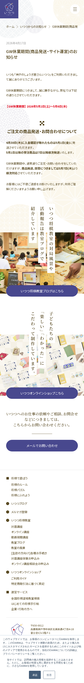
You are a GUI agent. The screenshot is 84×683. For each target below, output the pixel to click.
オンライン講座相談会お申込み (30, 564)
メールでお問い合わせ (42, 445)
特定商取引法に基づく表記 (27, 584)
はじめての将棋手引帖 (25, 604)
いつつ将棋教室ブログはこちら (42, 290)
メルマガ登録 (19, 512)
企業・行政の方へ (21, 609)
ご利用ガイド (19, 578)
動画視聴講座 (19, 537)
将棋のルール (19, 484)
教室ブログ (18, 542)
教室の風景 (18, 548)
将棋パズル (18, 490)
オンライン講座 (20, 532)
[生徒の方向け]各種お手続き (29, 553)
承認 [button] (34, 674)
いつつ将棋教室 (21, 520)
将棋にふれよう (20, 495)
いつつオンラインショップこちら (42, 393)
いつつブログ (19, 503)
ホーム (10, 26)
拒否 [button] (49, 674)
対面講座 (17, 526)
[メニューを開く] (75, 9)
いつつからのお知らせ (33, 26)
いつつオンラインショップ (26, 572)
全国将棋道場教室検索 (25, 598)
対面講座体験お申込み (25, 558)
